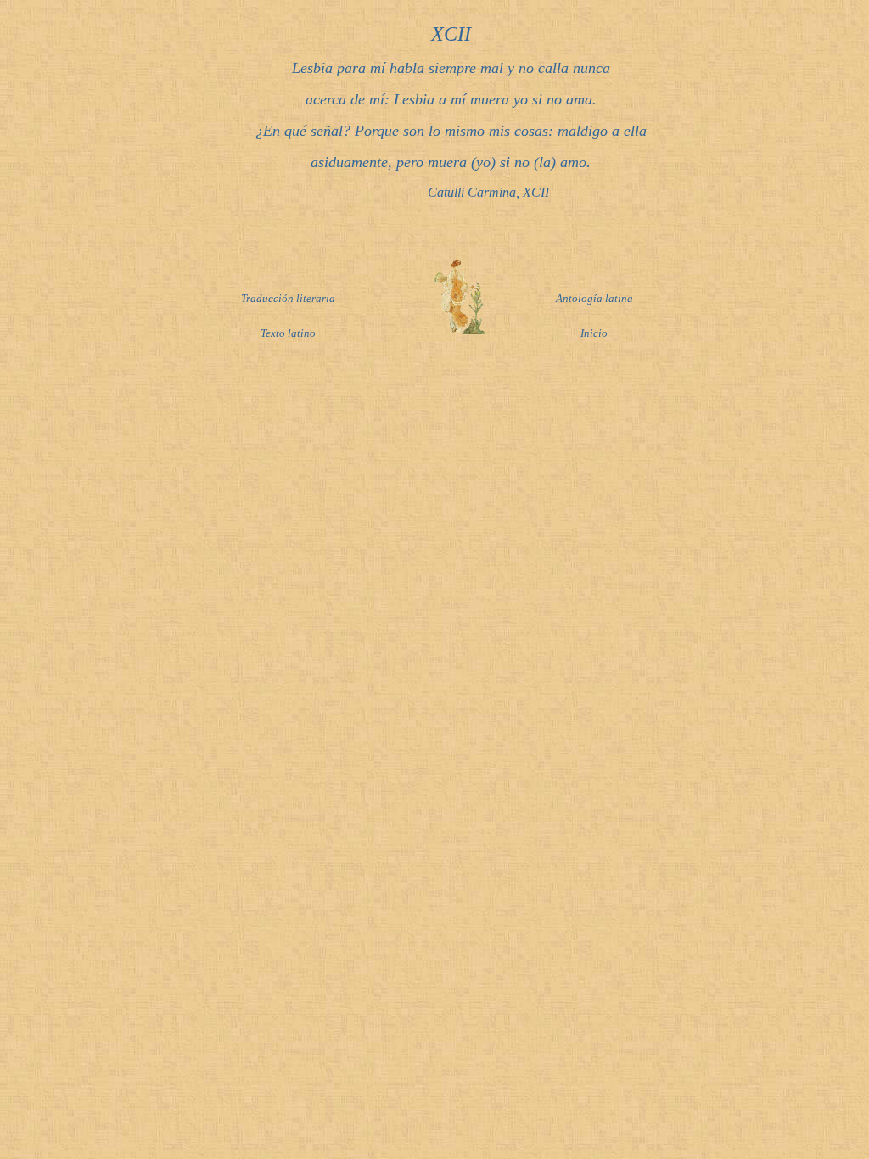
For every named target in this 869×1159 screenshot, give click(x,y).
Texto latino (288, 333)
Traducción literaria (288, 298)
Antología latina (594, 298)
